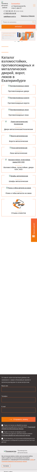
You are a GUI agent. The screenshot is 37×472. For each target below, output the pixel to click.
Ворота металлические (18, 141)
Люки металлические (18, 153)
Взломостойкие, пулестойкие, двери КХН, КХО (19, 168)
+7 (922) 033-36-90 (9, 13)
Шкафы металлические (18, 181)
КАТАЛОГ (18, 26)
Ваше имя (4, 386)
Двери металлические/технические (18, 129)
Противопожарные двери (18, 91)
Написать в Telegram (28, 16)
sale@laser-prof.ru (10, 16)
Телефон (4, 396)
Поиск (33, 22)
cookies (32, 459)
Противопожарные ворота (18, 103)
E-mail (3, 406)
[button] (15, 41)
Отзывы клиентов (18, 213)
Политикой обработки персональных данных (14, 461)
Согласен (6, 466)
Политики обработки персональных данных (15, 435)
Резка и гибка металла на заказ (18, 193)
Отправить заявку (20, 419)
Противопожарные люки (18, 115)
